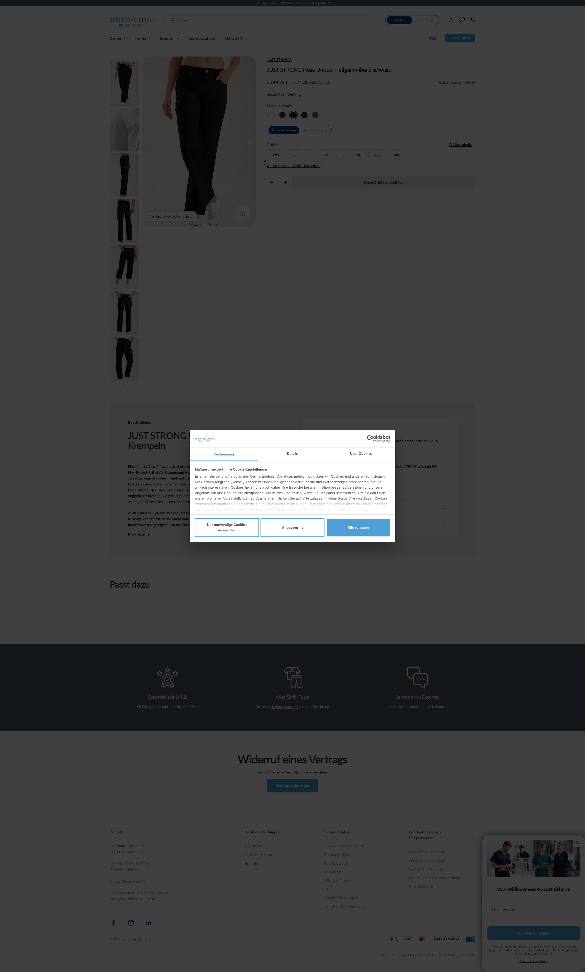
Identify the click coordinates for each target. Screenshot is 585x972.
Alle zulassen (358, 527)
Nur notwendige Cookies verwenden (227, 527)
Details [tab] (292, 453)
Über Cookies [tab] (361, 453)
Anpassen (290, 527)
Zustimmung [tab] (224, 454)
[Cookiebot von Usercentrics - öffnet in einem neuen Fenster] (370, 438)
